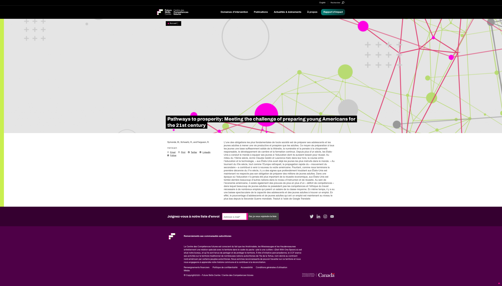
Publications (261, 12)
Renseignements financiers (196, 268)
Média (187, 271)
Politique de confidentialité (225, 268)
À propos (312, 12)
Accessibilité (247, 268)
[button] (498, 283)
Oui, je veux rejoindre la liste (262, 216)
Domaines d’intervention (234, 12)
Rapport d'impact (333, 12)
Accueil (173, 23)
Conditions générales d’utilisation (271, 268)
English (323, 3)
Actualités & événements (287, 12)
